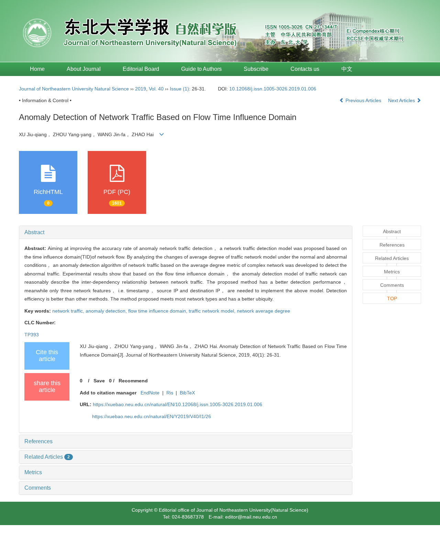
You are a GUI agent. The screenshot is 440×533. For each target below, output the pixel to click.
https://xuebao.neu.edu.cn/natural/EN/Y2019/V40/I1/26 (151, 416)
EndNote (150, 392)
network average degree (263, 311)
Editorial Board (141, 69)
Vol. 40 (156, 88)
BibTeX (187, 392)
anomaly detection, (107, 311)
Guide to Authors (201, 69)
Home (37, 69)
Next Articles (402, 100)
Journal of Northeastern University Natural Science (74, 88)
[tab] (185, 232)
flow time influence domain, (158, 311)
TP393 (31, 334)
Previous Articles (363, 100)
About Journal (84, 69)
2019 (140, 88)
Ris (169, 392)
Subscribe (256, 69)
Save (99, 380)
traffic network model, (213, 311)
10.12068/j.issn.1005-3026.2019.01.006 (272, 88)
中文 (346, 69)
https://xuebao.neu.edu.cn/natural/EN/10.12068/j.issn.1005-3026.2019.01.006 (177, 404)
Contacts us (304, 69)
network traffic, (69, 311)
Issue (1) (179, 88)
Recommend (133, 380)
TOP (392, 298)
